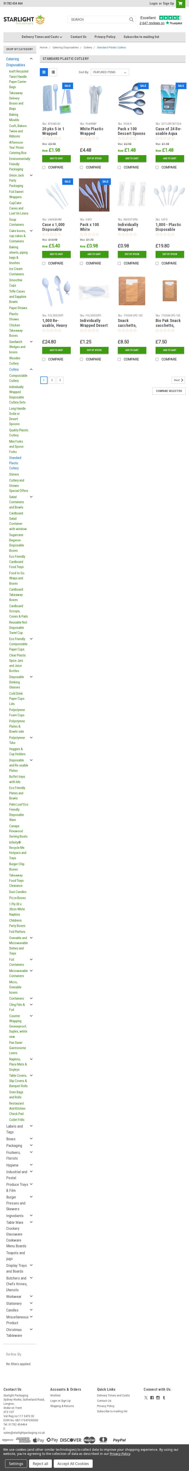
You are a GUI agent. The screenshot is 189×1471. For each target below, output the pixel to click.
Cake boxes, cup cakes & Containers (17, 236)
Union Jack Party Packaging (16, 180)
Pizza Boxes (17, 898)
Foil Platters (17, 932)
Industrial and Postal (16, 1174)
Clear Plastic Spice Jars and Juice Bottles (17, 663)
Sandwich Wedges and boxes (17, 347)
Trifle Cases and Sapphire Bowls (17, 296)
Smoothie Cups (15, 282)
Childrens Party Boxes (17, 923)
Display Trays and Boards (16, 1268)
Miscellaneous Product (17, 1320)
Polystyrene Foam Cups (17, 712)
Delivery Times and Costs (40, 37)
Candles (12, 1310)
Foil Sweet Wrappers (16, 194)
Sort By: (84, 72)
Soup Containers (16, 222)
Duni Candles (18, 892)
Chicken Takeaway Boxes (16, 330)
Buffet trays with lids (17, 779)
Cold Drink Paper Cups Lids (16, 698)
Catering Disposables (15, 62)
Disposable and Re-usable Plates (18, 765)
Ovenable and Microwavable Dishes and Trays (18, 946)
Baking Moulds (14, 117)
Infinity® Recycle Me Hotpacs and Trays (17, 850)
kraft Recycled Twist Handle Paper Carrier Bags (18, 79)
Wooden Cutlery (14, 361)
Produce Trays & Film (17, 1187)
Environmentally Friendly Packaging (19, 164)
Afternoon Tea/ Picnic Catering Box (18, 147)
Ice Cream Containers (16, 271)
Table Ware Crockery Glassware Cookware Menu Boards (16, 1234)
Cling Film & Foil (17, 1007)
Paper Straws (18, 308)
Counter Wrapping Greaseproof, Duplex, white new (18, 1026)
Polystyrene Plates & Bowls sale (17, 726)
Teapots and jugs (15, 1255)
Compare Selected (169, 391)
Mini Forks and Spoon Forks (16, 446)
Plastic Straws (14, 316)
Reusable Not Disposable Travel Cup (18, 627)
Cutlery (14, 369)
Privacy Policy (104, 37)
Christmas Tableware (14, 1332)
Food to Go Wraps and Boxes (16, 578)
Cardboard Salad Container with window (18, 521)
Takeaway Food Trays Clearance (16, 880)
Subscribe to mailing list (141, 37)
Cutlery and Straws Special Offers (18, 485)
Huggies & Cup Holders (17, 751)
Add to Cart (56, 158)
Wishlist (55, 1395)
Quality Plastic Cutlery (18, 433)
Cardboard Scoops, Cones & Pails (18, 611)
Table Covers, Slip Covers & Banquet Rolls (18, 1081)
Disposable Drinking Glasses (16, 682)
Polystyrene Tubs (17, 740)
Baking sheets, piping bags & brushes (18, 255)
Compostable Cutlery (18, 378)
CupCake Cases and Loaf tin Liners (18, 208)
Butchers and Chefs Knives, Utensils (16, 1284)
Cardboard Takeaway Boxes (16, 594)
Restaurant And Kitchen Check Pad (17, 1108)
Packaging (14, 1145)
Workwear (13, 1296)
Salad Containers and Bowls (16, 502)
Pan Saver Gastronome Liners (17, 1048)
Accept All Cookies (73, 1463)
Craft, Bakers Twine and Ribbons (18, 131)
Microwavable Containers (18, 973)
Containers (16, 998)
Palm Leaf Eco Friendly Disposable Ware (18, 812)
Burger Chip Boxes (16, 866)
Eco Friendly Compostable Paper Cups (18, 644)
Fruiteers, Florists (13, 1155)
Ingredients (15, 1215)
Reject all (40, 1463)
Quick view (56, 112)
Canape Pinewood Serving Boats (18, 831)
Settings (16, 1463)
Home (43, 47)
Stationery (14, 1303)
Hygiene (12, 1165)
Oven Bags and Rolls (16, 1095)
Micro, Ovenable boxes (15, 987)
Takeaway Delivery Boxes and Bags (16, 101)
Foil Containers (16, 962)
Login (154, 3)
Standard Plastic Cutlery (15, 463)
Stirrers (14, 474)
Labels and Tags (14, 1129)
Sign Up (168, 3)
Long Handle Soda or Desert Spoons (17, 416)
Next (177, 380)
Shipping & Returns (62, 1406)
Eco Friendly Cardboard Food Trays (17, 561)
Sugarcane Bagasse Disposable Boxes (16, 543)
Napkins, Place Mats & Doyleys (18, 1064)
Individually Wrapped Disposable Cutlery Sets (17, 395)
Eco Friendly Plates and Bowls (17, 793)
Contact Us (78, 37)
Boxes (10, 1139)
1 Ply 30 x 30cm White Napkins (17, 909)
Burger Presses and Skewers (15, 1203)
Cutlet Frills (16, 1120)
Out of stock (94, 158)
